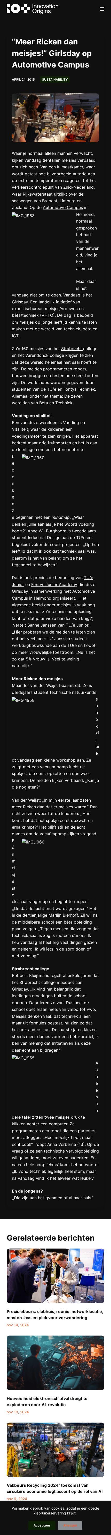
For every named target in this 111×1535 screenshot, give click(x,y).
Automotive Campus (63, 207)
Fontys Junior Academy (54, 584)
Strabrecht (72, 348)
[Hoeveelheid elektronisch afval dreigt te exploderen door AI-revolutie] (55, 1363)
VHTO (47, 315)
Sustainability (55, 79)
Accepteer (42, 1525)
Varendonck (37, 355)
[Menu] (102, 9)
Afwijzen (70, 1525)
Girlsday (20, 591)
